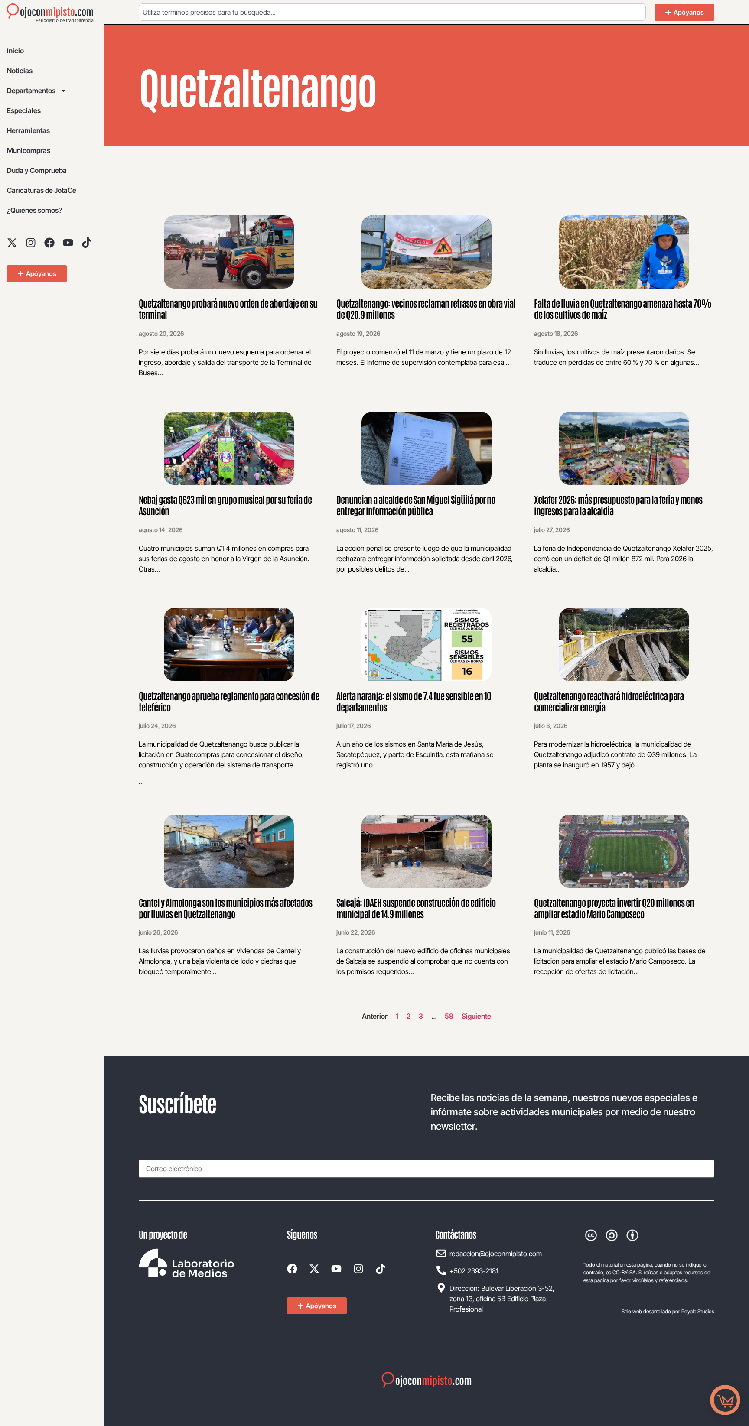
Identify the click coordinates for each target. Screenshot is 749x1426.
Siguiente (476, 1016)
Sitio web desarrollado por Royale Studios (668, 1311)
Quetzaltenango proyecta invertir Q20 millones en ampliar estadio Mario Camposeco (614, 907)
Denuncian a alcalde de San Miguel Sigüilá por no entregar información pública (415, 504)
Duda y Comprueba (37, 170)
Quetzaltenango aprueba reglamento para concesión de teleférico (229, 701)
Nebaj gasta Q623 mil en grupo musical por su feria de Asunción (225, 504)
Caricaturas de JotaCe (41, 190)
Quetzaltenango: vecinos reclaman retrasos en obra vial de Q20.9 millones (425, 308)
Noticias (20, 70)
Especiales (24, 110)
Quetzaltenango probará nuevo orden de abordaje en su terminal (228, 308)
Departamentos (31, 90)
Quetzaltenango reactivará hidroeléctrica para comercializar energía (609, 701)
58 (449, 1016)
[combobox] (392, 12)
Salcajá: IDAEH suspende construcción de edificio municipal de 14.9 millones (415, 907)
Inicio (15, 50)
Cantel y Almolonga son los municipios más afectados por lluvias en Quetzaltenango (225, 907)
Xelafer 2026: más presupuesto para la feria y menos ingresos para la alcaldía (618, 504)
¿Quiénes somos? (34, 210)
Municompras (28, 150)
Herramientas (28, 130)
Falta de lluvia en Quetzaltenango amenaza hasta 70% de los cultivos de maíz (622, 308)
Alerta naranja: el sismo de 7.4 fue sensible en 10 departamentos (413, 701)
